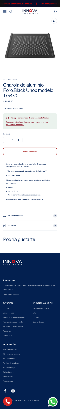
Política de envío (9, 358)
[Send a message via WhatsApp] (52, 401)
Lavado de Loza (8, 313)
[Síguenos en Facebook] (5, 391)
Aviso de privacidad (10, 349)
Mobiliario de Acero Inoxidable (13, 317)
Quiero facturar (8, 372)
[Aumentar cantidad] (18, 140)
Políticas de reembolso (11, 363)
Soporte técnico (38, 322)
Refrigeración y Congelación (13, 326)
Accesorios (7, 331)
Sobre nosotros (8, 381)
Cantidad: (6, 134)
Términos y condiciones (11, 354)
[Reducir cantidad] (7, 140)
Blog (34, 313)
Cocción (6, 308)
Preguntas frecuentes (41, 308)
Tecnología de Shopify (31, 400)
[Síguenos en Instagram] (13, 391)
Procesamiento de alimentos (13, 322)
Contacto (36, 317)
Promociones (7, 376)
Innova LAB (7, 335)
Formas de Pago (9, 367)
